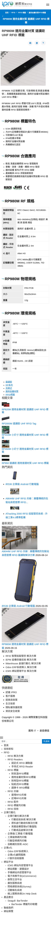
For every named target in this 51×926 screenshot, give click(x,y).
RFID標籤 (10, 394)
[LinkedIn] (36, 43)
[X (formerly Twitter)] (43, 42)
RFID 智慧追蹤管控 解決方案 (21, 656)
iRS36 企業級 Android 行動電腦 (22, 484)
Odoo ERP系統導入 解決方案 (21, 667)
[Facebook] (30, 43)
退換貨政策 (11, 700)
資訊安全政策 (13, 711)
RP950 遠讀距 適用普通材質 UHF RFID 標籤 (25, 463)
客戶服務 (10, 696)
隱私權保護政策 (14, 707)
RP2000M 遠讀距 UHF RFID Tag (19, 423)
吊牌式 (9, 388)
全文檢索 (10, 703)
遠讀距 (9, 382)
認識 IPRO (11, 692)
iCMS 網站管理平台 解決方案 (21, 671)
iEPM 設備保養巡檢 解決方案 (21, 659)
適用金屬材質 (12, 391)
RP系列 (9, 385)
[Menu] (47, 4)
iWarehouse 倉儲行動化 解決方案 (23, 663)
